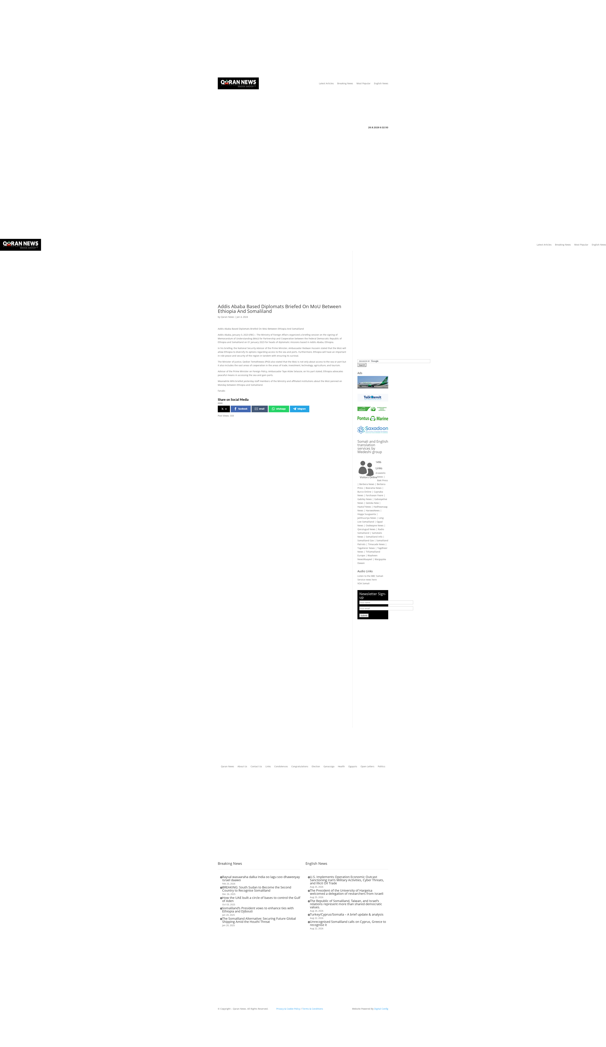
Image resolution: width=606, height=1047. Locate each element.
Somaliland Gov (365, 540)
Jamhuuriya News (366, 517)
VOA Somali (363, 583)
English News (381, 83)
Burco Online (364, 491)
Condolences (281, 766)
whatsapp (281, 409)
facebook (242, 409)
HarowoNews (373, 510)
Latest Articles (326, 83)
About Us (253, 39)
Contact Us (276, 39)
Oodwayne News (374, 525)
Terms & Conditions (312, 1008)
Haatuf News (364, 506)
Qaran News (224, 39)
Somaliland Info (374, 536)
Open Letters (367, 766)
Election (316, 766)
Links (264, 39)
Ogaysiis (352, 766)
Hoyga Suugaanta (366, 514)
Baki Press (382, 480)
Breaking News (345, 83)
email (261, 409)
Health (341, 766)
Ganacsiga (329, 766)
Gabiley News (364, 499)
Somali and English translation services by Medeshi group (372, 446)
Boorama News (374, 487)
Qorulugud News (366, 529)
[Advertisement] (283, 282)
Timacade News (376, 544)
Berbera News (366, 484)
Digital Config (381, 1008)
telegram (301, 409)
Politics (381, 766)
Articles (238, 39)
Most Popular (363, 83)
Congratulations (299, 766)
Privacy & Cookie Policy (288, 1008)
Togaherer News (366, 548)
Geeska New (372, 502)
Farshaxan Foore (374, 495)
